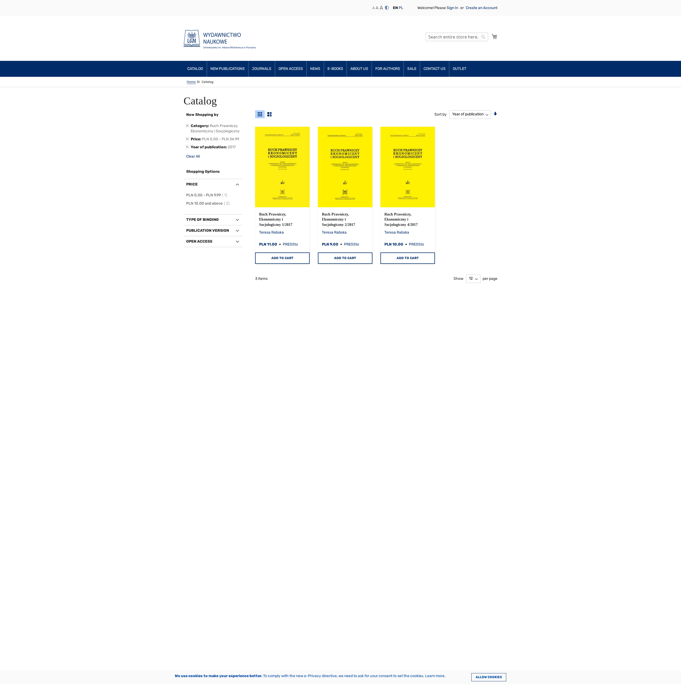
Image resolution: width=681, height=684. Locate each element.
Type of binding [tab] (202, 219)
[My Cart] (494, 36)
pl (401, 8)
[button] (395, 8)
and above (208, 203)
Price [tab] (192, 184)
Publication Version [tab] (207, 230)
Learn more (435, 676)
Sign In (453, 8)
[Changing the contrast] (387, 7)
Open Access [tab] (199, 241)
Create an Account (481, 8)
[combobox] (457, 37)
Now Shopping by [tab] (202, 114)
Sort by (440, 114)
